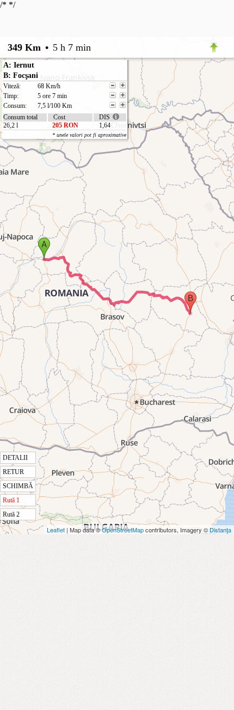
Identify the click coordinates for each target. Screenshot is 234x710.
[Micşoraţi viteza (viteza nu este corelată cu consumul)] (112, 85)
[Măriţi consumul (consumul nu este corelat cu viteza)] (123, 105)
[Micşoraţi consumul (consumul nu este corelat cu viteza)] (112, 105)
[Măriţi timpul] (123, 95)
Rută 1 (11, 500)
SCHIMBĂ (18, 486)
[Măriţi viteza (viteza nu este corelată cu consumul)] (123, 85)
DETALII (15, 458)
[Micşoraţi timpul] (112, 95)
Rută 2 (11, 514)
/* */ (63, 259)
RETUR (13, 472)
